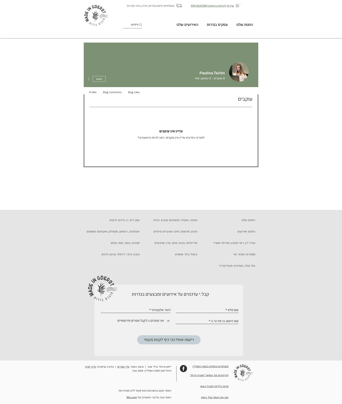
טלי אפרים (123, 367)
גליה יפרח (90, 367)
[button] (215, 25)
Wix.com (131, 397)
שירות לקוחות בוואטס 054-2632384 (212, 6)
